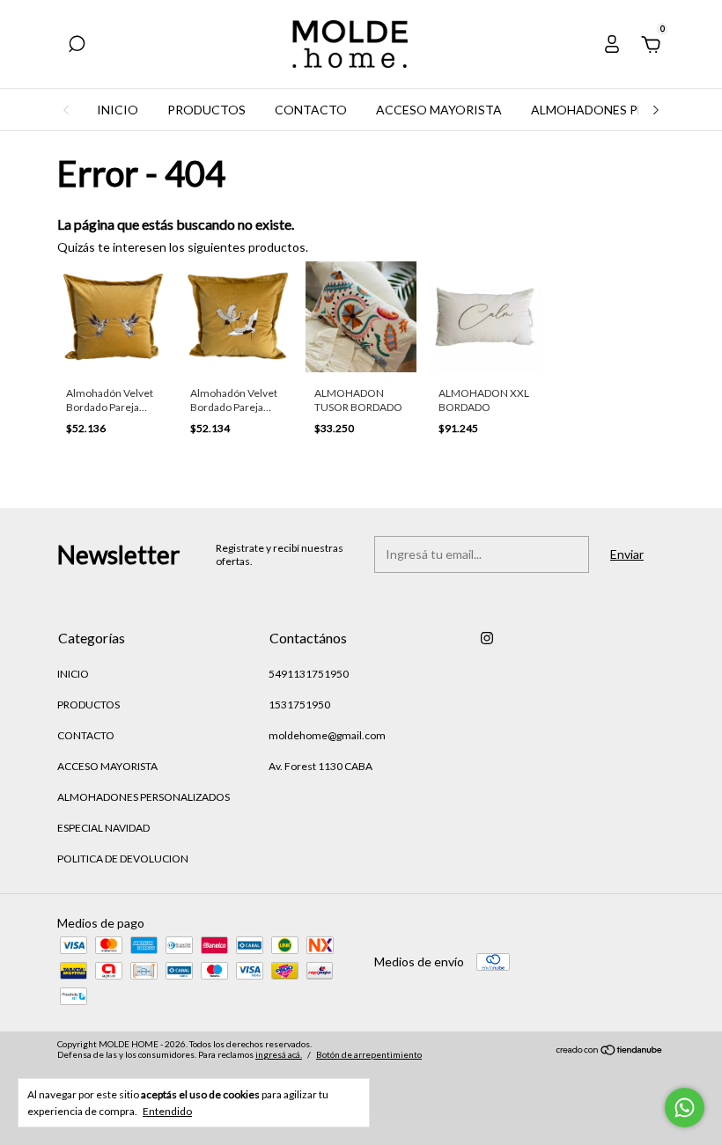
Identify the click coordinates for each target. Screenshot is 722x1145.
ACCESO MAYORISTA (439, 109)
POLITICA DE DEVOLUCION (122, 858)
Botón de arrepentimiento (369, 1054)
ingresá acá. (278, 1054)
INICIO (117, 109)
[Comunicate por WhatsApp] (684, 1107)
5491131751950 (309, 673)
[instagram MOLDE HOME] (487, 638)
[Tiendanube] (610, 1051)
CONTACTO (311, 109)
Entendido (167, 1111)
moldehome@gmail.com (327, 735)
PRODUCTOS (206, 109)
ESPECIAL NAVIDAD (103, 827)
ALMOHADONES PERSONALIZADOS (143, 797)
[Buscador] (76, 46)
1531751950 (299, 704)
